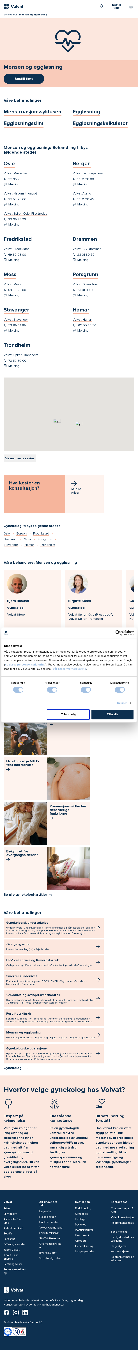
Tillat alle (112, 714)
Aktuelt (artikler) (13, 1228)
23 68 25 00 (17, 199)
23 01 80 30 (85, 290)
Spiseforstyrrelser (50, 1258)
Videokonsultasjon (122, 1217)
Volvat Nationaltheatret (20, 193)
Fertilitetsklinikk (49, 1017)
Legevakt (45, 1211)
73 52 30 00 (17, 361)
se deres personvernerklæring (25, 664)
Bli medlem (10, 1214)
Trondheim (17, 345)
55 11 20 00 (85, 179)
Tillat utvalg (68, 714)
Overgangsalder (28, 946)
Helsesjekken (47, 1217)
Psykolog (80, 1224)
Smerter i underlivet (46, 979)
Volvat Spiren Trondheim (21, 355)
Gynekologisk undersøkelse (50, 928)
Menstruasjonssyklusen (32, 111)
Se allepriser (76, 490)
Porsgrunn (85, 274)
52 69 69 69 (17, 325)
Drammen (85, 239)
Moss (10, 274)
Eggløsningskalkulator (100, 123)
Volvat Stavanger (16, 320)
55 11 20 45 (85, 199)
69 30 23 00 (17, 255)
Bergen (82, 163)
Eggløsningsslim (23, 123)
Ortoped (80, 1241)
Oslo (9, 163)
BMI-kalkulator (48, 1253)
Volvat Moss (12, 284)
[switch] (52, 690)
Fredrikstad (18, 239)
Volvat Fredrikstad (16, 249)
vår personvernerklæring (69, 668)
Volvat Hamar (82, 320)
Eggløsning (86, 111)
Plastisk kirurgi (84, 1230)
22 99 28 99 (17, 219)
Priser (7, 1208)
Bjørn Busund (18, 601)
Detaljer (122, 702)
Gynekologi (10, 14)
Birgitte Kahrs (79, 601)
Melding (13, 184)
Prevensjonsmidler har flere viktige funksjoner (68, 810)
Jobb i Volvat (12, 1249)
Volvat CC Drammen (87, 249)
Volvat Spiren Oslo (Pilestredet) (25, 213)
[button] (59, 429)
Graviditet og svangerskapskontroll (50, 998)
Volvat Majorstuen (16, 173)
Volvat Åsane (82, 193)
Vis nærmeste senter (19, 458)
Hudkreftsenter (49, 1222)
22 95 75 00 (17, 179)
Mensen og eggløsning (50, 1034)
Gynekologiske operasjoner (49, 1053)
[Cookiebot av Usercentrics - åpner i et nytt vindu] (118, 633)
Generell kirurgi (84, 1246)
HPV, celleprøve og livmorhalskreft (49, 962)
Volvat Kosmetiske (51, 1227)
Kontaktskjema (120, 1251)
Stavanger (16, 309)
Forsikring (9, 1239)
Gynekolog (81, 1214)
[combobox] (102, 6)
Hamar (81, 309)
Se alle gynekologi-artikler (25, 894)
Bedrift (8, 1233)
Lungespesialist (84, 1251)
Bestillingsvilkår (13, 1264)
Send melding (119, 1232)
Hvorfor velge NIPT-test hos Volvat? (22, 763)
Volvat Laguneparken (88, 173)
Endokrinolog (83, 1208)
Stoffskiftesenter (50, 1238)
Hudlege (80, 1219)
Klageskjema (118, 1246)
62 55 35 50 (86, 325)
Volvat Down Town (86, 284)
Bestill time (83, 1202)
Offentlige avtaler (14, 1244)
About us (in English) (11, 1256)
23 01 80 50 (86, 255)
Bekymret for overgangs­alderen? (22, 853)
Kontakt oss (119, 1202)
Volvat (8, 1202)
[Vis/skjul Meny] (130, 6)
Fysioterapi (82, 1235)
